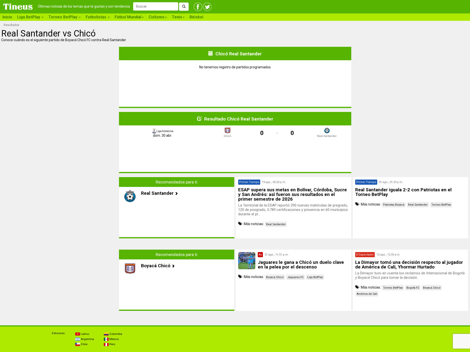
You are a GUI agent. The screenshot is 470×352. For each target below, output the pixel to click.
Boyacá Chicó (275, 277)
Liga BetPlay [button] (29, 17)
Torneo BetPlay (441, 204)
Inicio (7, 17)
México (114, 339)
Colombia (115, 334)
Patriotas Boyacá (393, 204)
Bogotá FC (412, 287)
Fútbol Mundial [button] (128, 17)
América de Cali (367, 293)
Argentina (87, 339)
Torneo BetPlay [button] (63, 17)
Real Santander (276, 224)
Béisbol (196, 17)
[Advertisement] (59, 207)
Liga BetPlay (315, 277)
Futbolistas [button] (96, 17)
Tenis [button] (177, 17)
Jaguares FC (295, 277)
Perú (112, 344)
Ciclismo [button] (156, 17)
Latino (84, 334)
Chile (83, 344)
